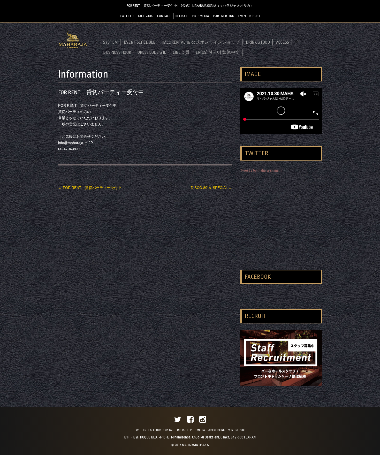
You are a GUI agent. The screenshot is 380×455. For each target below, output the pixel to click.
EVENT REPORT (249, 16)
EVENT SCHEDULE (139, 42)
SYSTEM (110, 42)
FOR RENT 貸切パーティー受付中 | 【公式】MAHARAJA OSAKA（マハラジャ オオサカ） (190, 5)
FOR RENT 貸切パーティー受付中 (89, 188)
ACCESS (282, 42)
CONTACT (164, 16)
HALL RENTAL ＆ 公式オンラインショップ (201, 42)
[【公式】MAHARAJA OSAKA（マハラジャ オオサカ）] (73, 47)
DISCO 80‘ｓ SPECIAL (211, 188)
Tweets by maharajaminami (261, 170)
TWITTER (126, 16)
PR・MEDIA (200, 16)
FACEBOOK (145, 16)
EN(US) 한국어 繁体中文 (218, 52)
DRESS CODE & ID (151, 52)
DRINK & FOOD (258, 42)
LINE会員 (181, 52)
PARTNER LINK (223, 16)
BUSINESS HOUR (117, 52)
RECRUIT (182, 16)
